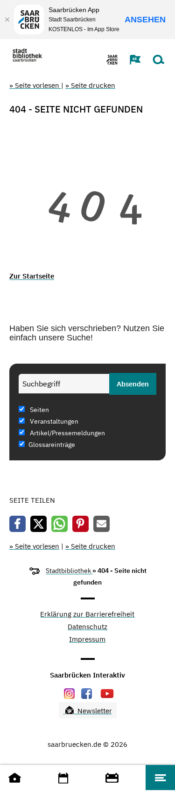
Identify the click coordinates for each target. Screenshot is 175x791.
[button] (130, 59)
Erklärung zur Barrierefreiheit (87, 614)
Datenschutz (87, 627)
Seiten (38, 409)
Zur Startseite (31, 276)
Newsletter (94, 710)
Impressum (87, 640)
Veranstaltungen (53, 421)
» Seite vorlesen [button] (35, 85)
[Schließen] (7, 19)
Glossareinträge (51, 444)
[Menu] (160, 777)
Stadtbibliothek (69, 570)
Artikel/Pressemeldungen (66, 433)
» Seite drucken (90, 85)
